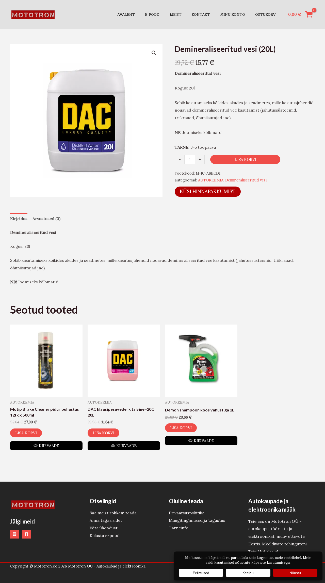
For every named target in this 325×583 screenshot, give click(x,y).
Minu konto (232, 14)
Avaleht (126, 14)
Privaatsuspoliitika (186, 512)
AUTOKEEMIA (210, 180)
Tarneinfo (178, 527)
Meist (176, 14)
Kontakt (201, 14)
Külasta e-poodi (105, 535)
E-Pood (152, 14)
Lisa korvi (245, 159)
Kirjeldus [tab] (18, 218)
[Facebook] (26, 534)
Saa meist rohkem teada (113, 512)
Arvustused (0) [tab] (46, 218)
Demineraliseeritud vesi (246, 180)
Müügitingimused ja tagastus (197, 520)
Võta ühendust (104, 527)
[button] (153, 52)
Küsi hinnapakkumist (208, 191)
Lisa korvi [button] (26, 433)
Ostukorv (265, 14)
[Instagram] (14, 534)
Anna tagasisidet (106, 520)
